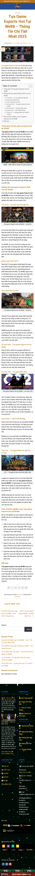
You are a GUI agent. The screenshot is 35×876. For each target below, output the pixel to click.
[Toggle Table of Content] (29, 86)
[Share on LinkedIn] (26, 587)
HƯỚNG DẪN (7, 784)
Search (3, 625)
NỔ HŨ (5, 780)
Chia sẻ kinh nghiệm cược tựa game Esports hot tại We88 (15, 118)
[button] (2, 6)
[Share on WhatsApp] (8, 587)
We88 (3, 698)
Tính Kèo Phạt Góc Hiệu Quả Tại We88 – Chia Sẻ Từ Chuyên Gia (9, 613)
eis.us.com (9, 698)
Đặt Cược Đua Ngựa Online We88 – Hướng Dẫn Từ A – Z (26, 613)
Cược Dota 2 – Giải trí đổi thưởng (16, 110)
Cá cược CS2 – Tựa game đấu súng (17, 108)
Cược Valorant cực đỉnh (13, 102)
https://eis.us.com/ (25, 772)
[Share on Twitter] (15, 587)
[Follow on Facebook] (3, 864)
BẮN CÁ (5, 766)
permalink (17, 596)
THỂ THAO (6, 770)
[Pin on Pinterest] (22, 587)
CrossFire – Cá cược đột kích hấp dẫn (17, 98)
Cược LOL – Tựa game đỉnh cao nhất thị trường (18, 113)
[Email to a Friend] (19, 587)
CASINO (5, 773)
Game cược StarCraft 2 (13, 100)
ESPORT (5, 777)
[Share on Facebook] (12, 587)
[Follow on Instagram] (6, 864)
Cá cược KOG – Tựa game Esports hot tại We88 (18, 105)
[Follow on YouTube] (10, 864)
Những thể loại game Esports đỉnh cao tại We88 (17, 95)
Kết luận (6, 121)
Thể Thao (17, 13)
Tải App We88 (26, 749)
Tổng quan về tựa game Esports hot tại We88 (16, 90)
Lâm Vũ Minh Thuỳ (25, 43)
